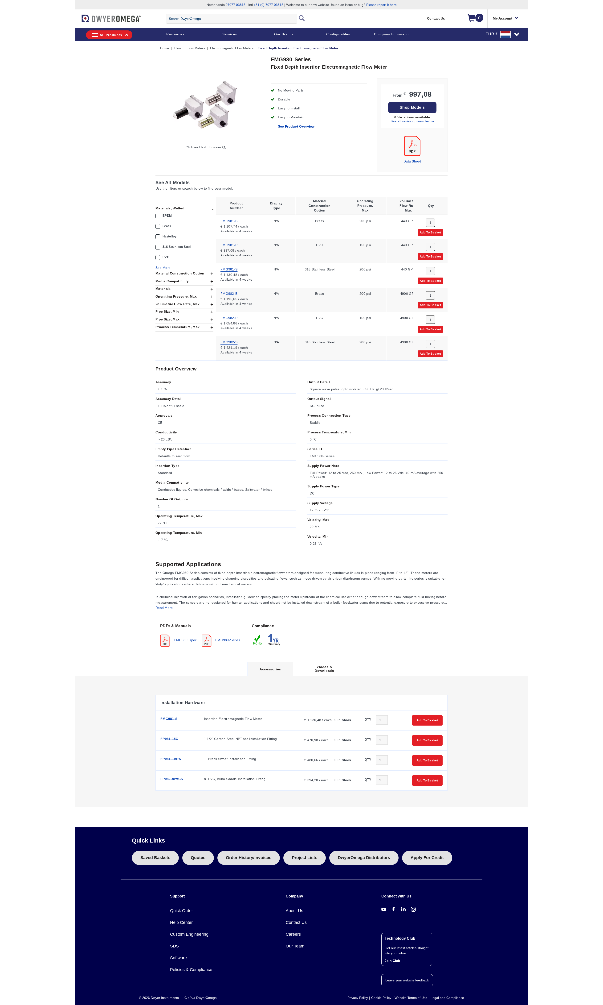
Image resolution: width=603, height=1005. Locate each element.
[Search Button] (301, 18)
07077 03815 (235, 5)
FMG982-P (228, 318)
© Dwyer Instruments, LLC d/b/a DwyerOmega (178, 998)
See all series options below (412, 121)
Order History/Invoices (248, 857)
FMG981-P (228, 245)
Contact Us (436, 18)
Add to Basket (430, 232)
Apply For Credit (427, 857)
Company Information (392, 34)
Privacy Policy (357, 998)
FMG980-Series (227, 640)
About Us (294, 910)
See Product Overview (296, 126)
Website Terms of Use (411, 998)
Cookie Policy (381, 998)
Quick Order (181, 910)
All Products (111, 35)
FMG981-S (228, 269)
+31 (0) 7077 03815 (268, 5)
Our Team (295, 946)
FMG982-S (228, 342)
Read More (164, 608)
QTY (368, 719)
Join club (392, 961)
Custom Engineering (189, 934)
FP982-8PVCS (171, 779)
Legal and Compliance (447, 998)
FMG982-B (228, 293)
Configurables (338, 34)
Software (178, 957)
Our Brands (284, 34)
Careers (293, 934)
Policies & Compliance (191, 969)
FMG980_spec (185, 640)
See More (163, 268)
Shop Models (412, 107)
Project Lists (304, 857)
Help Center (181, 922)
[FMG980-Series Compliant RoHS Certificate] (258, 639)
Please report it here (381, 5)
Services (229, 34)
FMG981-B (228, 221)
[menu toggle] (96, 34)
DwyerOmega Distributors (364, 857)
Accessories (270, 671)
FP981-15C (169, 739)
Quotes (198, 857)
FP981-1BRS (170, 759)
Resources (175, 34)
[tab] (201, 634)
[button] (503, 34)
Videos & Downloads (324, 669)
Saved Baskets (155, 857)
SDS (174, 946)
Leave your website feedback (407, 980)
